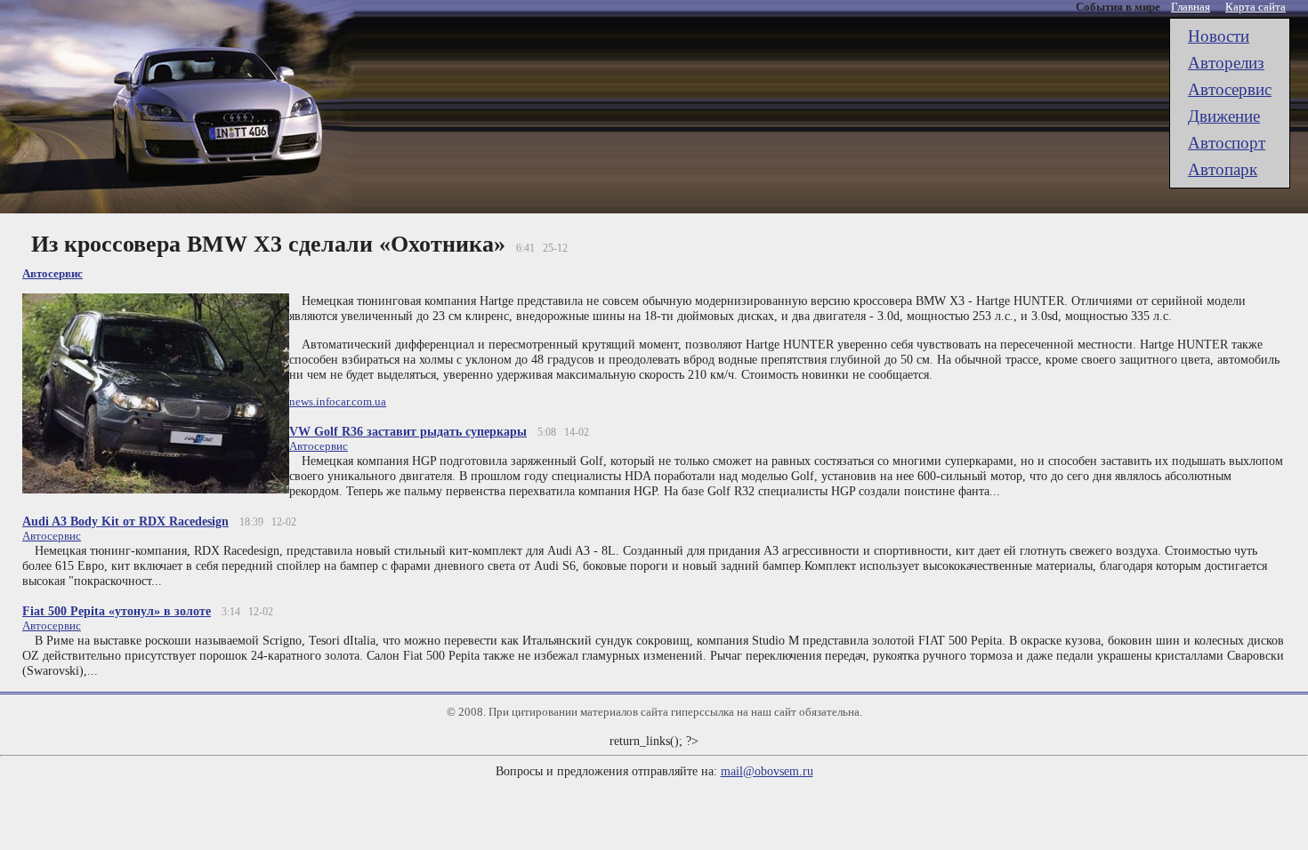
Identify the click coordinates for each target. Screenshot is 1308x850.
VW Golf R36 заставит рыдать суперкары (408, 431)
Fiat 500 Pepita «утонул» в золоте (116, 611)
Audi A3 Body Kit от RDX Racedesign (125, 521)
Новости (1218, 36)
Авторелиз (1226, 62)
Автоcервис (1230, 89)
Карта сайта (1255, 6)
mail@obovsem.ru (767, 771)
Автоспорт (1226, 142)
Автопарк (1222, 169)
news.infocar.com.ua (337, 401)
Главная (1190, 6)
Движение (1224, 116)
